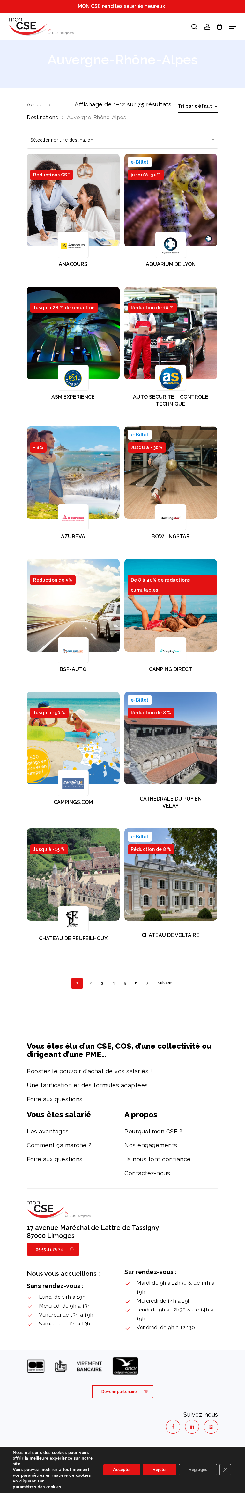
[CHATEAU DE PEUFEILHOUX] (73, 874)
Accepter (122, 1470)
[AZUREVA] (73, 472)
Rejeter (159, 1470)
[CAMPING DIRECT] (170, 605)
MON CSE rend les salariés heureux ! (122, 6)
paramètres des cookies (37, 1487)
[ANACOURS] (73, 200)
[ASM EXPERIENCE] (73, 333)
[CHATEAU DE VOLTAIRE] (170, 874)
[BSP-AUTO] (73, 605)
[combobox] (198, 106)
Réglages (198, 1470)
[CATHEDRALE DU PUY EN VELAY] (170, 738)
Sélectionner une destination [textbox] (61, 140)
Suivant (165, 983)
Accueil (36, 104)
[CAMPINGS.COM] (73, 738)
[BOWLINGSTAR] (170, 472)
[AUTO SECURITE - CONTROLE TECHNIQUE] (170, 333)
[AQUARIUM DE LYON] (170, 200)
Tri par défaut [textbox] (195, 106)
